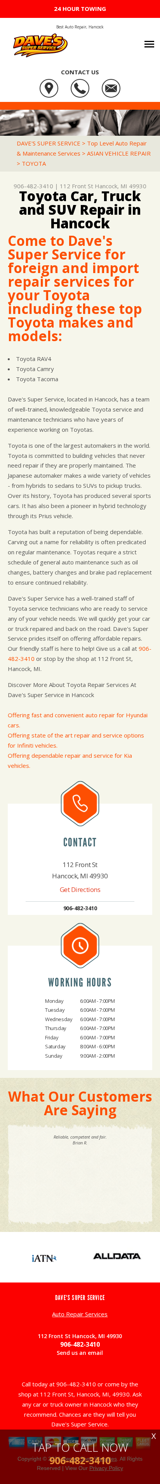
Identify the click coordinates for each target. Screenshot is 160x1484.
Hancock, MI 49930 (120, 186)
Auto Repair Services (80, 1314)
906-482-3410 (33, 186)
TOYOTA (34, 163)
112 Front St (76, 186)
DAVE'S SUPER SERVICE (48, 143)
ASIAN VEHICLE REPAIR (119, 153)
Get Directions (80, 889)
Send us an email (80, 1352)
